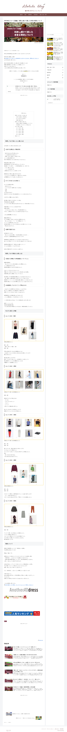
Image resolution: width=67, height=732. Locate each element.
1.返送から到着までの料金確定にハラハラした (24, 123)
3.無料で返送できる (19, 120)
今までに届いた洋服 (18, 126)
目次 (22, 113)
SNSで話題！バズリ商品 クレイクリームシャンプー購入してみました (19, 584)
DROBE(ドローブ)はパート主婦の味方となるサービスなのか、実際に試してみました (22, 58)
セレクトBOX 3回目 (20, 131)
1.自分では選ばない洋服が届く (21, 116)
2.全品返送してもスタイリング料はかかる (23, 124)
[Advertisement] (23, 46)
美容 (5, 621)
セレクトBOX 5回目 (20, 134)
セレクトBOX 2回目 (20, 129)
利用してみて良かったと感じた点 (21, 115)
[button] (62, 34)
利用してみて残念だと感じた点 (20, 121)
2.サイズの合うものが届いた (21, 118)
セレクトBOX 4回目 (20, 132)
